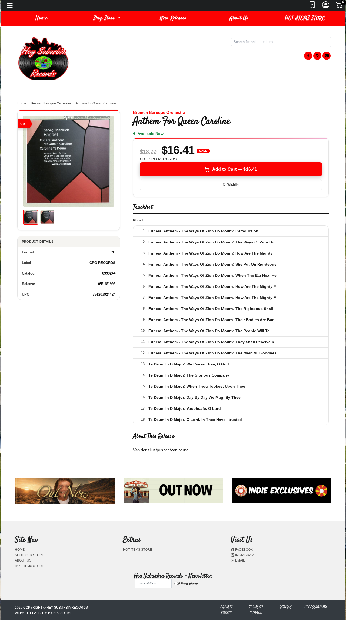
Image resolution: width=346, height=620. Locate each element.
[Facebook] (308, 55)
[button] (107, 18)
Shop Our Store (29, 555)
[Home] (43, 58)
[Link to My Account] (326, 6)
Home (21, 103)
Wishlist (233, 185)
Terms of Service (256, 610)
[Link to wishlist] (312, 6)
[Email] (326, 55)
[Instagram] (317, 55)
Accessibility (316, 607)
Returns (285, 607)
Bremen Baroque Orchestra (51, 103)
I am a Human (188, 583)
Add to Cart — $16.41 (234, 169)
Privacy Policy (226, 610)
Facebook (243, 550)
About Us (239, 18)
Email (239, 560)
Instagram (244, 555)
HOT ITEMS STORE (305, 18)
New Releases (173, 18)
